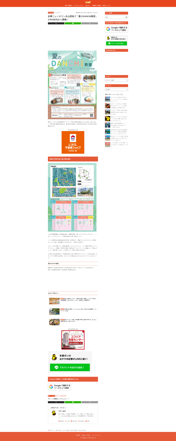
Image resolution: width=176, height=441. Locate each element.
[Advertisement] (73, 37)
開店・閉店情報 (68, 5)
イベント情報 (50, 12)
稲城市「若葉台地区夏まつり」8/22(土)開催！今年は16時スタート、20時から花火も (118, 125)
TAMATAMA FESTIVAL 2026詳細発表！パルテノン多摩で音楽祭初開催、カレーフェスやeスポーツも (118, 131)
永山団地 (64, 395)
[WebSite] (61, 421)
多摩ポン (85, 437)
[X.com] (67, 421)
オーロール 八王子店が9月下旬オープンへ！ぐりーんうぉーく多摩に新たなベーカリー (118, 99)
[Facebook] (74, 421)
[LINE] (87, 421)
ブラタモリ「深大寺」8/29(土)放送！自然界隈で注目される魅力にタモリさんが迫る (119, 112)
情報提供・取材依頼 (97, 5)
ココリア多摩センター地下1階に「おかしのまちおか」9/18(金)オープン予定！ (119, 144)
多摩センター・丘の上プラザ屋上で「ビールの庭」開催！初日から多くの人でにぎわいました (118, 118)
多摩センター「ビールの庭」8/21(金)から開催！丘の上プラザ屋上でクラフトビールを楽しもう (119, 138)
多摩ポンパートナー (107, 5)
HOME (50, 430)
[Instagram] (81, 421)
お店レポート (88, 5)
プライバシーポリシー (96, 435)
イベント (58, 395)
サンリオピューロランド (78, 5)
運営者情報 (78, 435)
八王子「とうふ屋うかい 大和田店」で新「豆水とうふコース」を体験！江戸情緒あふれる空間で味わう (119, 105)
